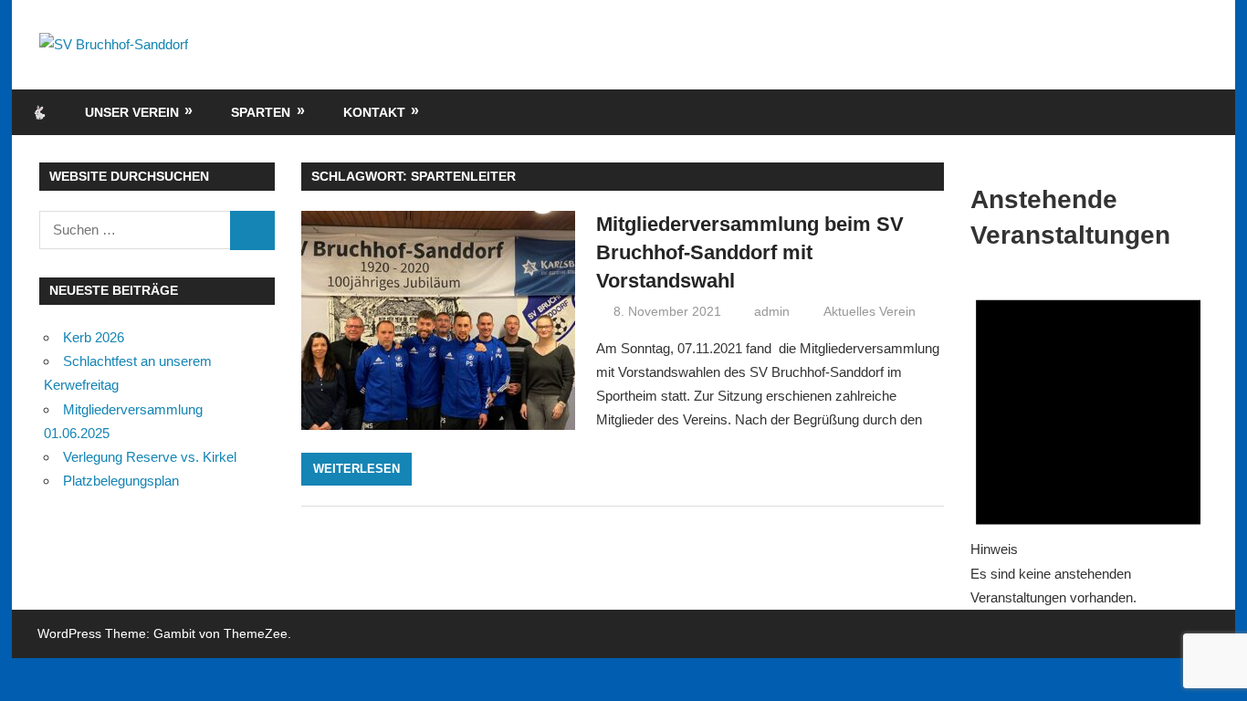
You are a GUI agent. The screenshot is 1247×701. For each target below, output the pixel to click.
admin (772, 311)
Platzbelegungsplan (121, 480)
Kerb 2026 (93, 337)
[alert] (1088, 441)
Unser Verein (132, 112)
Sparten (260, 112)
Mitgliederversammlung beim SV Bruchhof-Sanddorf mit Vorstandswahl (750, 252)
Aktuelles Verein (869, 311)
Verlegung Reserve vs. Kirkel (149, 457)
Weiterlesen (356, 469)
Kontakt (374, 112)
